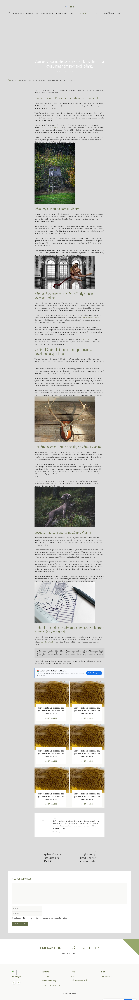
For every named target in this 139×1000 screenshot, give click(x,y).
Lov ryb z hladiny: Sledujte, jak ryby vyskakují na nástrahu (85, 858)
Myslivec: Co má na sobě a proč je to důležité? (52, 858)
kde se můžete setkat (90, 318)
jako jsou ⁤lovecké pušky (50, 128)
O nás (73, 976)
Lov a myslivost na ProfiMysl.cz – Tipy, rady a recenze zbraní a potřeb (40, 13)
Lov (72, 13)
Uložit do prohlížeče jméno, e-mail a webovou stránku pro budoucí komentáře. (40, 918)
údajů (85, 980)
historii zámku (87, 339)
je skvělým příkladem (48, 642)
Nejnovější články (106, 976)
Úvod (10, 80)
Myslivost (83, 13)
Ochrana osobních (77, 980)
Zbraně (120, 13)
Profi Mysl (78, 71)
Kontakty (48, 976)
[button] (9, 13)
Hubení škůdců (109, 13)
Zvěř (95, 13)
